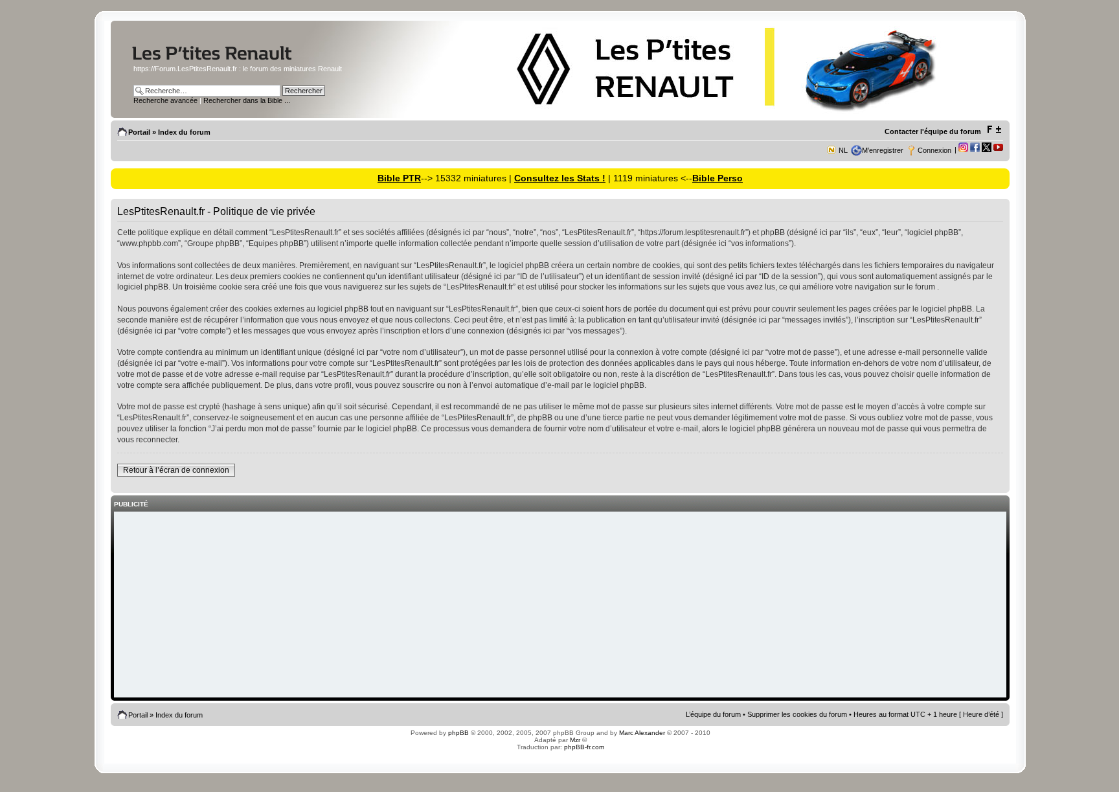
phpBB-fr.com (584, 747)
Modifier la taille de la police (993, 129)
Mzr (575, 739)
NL (843, 150)
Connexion (934, 150)
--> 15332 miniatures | (467, 178)
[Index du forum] (237, 60)
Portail (139, 132)
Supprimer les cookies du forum (797, 714)
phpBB (458, 732)
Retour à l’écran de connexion (176, 470)
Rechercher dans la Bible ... (246, 100)
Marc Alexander (642, 732)
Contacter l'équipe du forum (933, 131)
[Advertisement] (560, 605)
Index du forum (184, 132)
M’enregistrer (882, 150)
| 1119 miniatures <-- (648, 178)
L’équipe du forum (713, 714)
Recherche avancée (165, 100)
